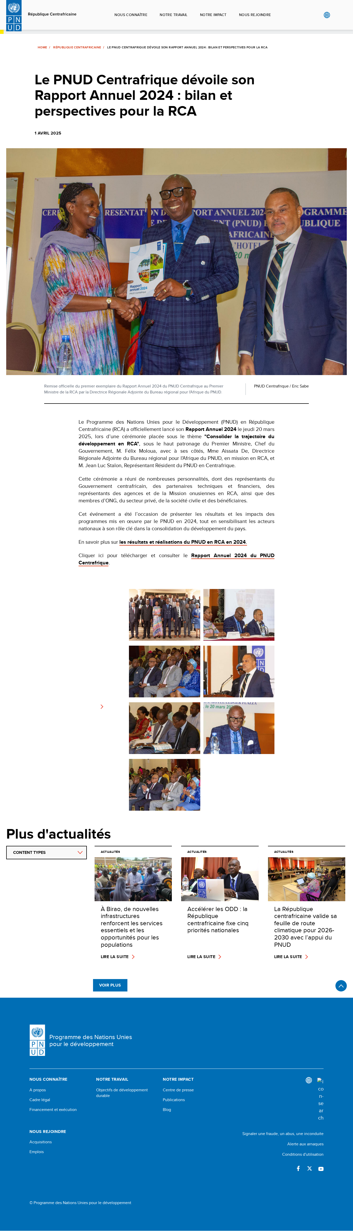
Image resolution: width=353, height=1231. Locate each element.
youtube (321, 1168)
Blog (167, 1110)
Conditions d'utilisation (303, 1154)
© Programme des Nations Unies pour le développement (80, 1203)
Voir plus (110, 985)
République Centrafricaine (52, 14)
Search (337, 15)
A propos (37, 1090)
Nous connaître (130, 14)
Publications (174, 1100)
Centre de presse (178, 1090)
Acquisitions (40, 1142)
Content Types (29, 852)
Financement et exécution (53, 1110)
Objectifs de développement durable (122, 1093)
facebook (298, 1168)
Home (42, 47)
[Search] (320, 1099)
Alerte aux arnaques (305, 1144)
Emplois (36, 1152)
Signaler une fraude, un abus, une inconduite (283, 1134)
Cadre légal (39, 1100)
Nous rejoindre (255, 14)
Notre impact (213, 14)
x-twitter (309, 1168)
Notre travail (173, 14)
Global (327, 15)
